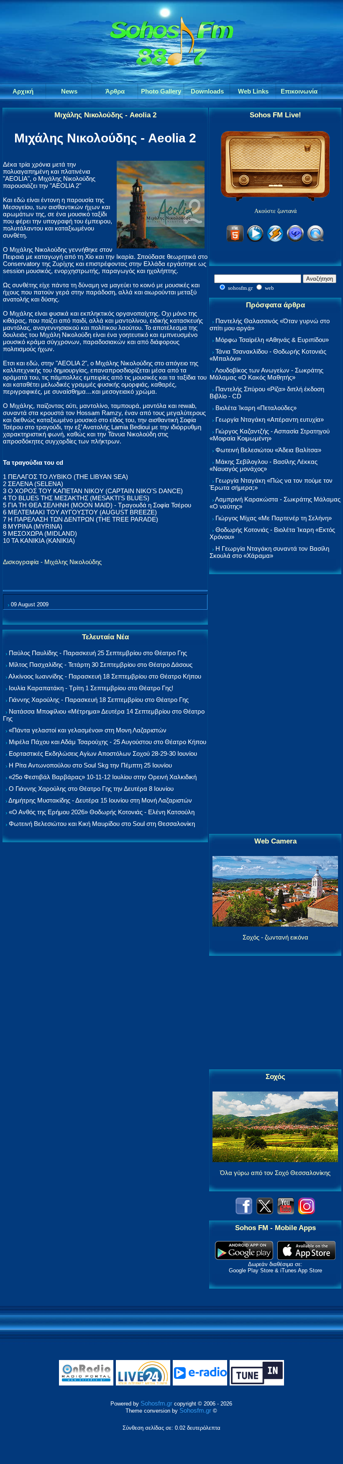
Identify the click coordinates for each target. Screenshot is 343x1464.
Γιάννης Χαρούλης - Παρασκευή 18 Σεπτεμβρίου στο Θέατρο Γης (99, 699)
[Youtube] (285, 1212)
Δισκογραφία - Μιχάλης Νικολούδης (52, 561)
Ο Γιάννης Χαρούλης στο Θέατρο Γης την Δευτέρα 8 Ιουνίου (91, 788)
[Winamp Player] (275, 240)
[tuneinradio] (256, 1383)
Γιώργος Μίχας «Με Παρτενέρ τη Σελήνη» (273, 518)
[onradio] (86, 1383)
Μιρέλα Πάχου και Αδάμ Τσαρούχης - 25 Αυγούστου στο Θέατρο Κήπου (107, 741)
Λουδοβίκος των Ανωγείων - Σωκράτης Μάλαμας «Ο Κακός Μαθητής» (266, 374)
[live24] (143, 1383)
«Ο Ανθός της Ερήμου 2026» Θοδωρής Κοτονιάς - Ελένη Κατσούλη (102, 812)
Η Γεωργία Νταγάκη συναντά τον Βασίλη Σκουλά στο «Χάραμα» (269, 552)
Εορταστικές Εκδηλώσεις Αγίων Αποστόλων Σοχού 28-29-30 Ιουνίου (103, 753)
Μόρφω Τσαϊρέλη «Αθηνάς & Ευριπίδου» (272, 339)
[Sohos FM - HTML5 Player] (235, 240)
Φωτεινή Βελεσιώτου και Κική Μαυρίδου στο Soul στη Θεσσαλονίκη (102, 823)
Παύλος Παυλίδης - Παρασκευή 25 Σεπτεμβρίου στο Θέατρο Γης (98, 652)
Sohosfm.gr (156, 1403)
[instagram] (306, 1212)
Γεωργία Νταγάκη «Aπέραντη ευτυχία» (269, 419)
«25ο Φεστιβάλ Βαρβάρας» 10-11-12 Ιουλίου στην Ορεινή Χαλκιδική (103, 776)
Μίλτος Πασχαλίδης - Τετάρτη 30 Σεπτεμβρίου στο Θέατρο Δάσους (100, 664)
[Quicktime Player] (315, 240)
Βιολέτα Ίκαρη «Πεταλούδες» (256, 407)
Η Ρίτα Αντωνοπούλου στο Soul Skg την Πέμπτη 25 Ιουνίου (90, 765)
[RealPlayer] (295, 240)
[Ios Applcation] (306, 1257)
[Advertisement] (275, 704)
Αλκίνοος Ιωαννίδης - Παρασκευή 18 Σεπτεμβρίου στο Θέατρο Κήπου (104, 676)
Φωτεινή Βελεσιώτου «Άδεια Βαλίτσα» (268, 449)
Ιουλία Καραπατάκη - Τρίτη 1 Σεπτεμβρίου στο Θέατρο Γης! (91, 687)
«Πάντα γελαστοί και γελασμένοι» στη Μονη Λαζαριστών (87, 730)
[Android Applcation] (244, 1257)
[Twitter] (264, 1212)
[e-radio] (200, 1383)
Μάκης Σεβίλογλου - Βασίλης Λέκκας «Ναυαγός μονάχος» (263, 465)
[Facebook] (243, 1212)
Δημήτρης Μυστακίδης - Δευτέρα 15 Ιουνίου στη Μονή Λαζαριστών (100, 800)
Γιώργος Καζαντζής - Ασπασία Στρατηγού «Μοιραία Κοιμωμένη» (270, 435)
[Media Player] (255, 240)
